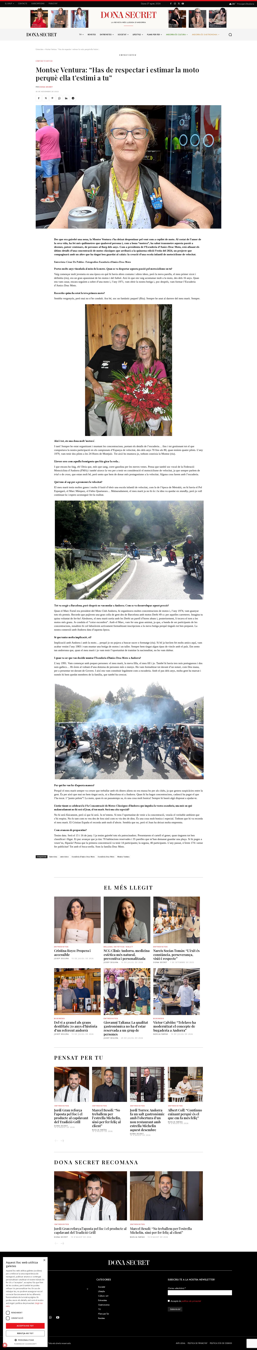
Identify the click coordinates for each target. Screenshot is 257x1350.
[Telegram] (73, 98)
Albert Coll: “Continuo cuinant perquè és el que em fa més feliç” (185, 1114)
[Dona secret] (41, 34)
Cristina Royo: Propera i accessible (72, 952)
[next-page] (62, 1141)
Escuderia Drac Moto (106, 857)
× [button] (44, 1260)
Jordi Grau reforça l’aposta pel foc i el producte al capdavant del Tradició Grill (71, 1116)
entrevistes (64, 857)
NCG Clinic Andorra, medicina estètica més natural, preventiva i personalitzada (127, 954)
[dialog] (25, 1302)
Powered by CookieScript (25, 1344)
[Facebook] (171, 4)
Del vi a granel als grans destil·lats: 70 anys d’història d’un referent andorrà (75, 1026)
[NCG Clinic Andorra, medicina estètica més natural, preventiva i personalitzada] (127, 920)
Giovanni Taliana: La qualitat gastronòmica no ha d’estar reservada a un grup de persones (126, 1028)
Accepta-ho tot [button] (25, 1325)
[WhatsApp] (59, 98)
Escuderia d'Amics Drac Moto (83, 857)
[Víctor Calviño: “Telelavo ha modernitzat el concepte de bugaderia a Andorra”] (176, 991)
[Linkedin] (66, 98)
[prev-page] (56, 1141)
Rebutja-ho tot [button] (25, 1333)
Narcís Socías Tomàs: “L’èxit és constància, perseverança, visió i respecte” (176, 954)
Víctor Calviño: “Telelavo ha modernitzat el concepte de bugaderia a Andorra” (174, 1026)
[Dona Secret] (128, 1262)
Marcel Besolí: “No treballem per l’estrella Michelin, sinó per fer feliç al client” (106, 1118)
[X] (179, 4)
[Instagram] (175, 4)
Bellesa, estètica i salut (118, 947)
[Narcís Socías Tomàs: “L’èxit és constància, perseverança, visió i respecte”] (176, 920)
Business (59, 1019)
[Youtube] (183, 4)
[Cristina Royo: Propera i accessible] (77, 920)
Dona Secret (46, 87)
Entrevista (53, 857)
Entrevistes (39, 49)
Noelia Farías (160, 1034)
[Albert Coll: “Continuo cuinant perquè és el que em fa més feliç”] (185, 1084)
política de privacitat (191, 1301)
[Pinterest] (52, 98)
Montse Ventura (123, 857)
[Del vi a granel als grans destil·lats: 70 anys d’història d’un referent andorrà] (77, 991)
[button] (230, 34)
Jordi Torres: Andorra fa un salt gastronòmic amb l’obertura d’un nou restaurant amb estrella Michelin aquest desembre (147, 1120)
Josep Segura (61, 958)
